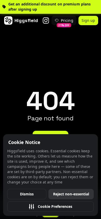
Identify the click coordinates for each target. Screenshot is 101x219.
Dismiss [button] (27, 193)
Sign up (88, 20)
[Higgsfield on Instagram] (46, 20)
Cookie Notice (24, 142)
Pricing (65, 21)
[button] (50, 206)
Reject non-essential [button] (71, 193)
